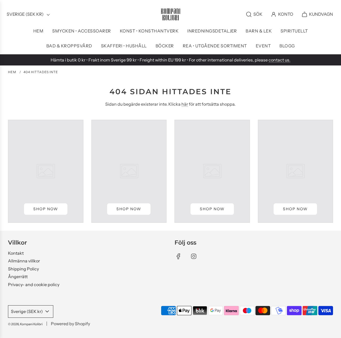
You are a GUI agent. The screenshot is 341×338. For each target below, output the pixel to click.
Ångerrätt (18, 276)
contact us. (279, 60)
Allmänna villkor (24, 260)
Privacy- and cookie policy (33, 284)
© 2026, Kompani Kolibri (25, 324)
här (184, 104)
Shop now (45, 209)
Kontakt (16, 253)
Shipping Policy (23, 268)
